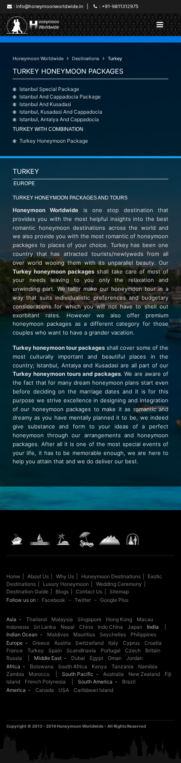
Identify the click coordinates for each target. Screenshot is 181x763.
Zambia (15, 674)
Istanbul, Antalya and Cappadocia (59, 119)
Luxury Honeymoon (66, 584)
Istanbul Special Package (49, 89)
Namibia (147, 666)
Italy (113, 643)
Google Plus (114, 600)
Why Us (65, 576)
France (14, 650)
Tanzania (122, 666)
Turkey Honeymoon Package (53, 141)
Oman (115, 658)
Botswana (41, 666)
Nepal (68, 627)
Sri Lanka (45, 627)
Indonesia (17, 627)
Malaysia (62, 619)
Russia (14, 658)
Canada (44, 690)
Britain (152, 650)
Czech (133, 650)
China (86, 627)
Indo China (110, 627)
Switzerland (89, 643)
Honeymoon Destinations (111, 576)
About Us (38, 576)
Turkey (115, 58)
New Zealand (144, 674)
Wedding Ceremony (119, 584)
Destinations (85, 58)
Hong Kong (119, 619)
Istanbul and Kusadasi (45, 104)
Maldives (58, 634)
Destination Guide (27, 591)
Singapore (89, 619)
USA (64, 690)
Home (13, 576)
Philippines (143, 634)
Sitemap (119, 591)
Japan (135, 627)
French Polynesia (45, 681)
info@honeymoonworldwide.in (49, 6)
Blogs (62, 591)
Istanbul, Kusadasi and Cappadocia (60, 112)
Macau (145, 619)
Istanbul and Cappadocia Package (60, 96)
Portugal (110, 650)
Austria (62, 643)
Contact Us (89, 591)
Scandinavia (81, 650)
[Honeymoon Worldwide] (33, 25)
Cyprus (131, 643)
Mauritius (84, 634)
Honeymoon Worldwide (38, 58)
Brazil (129, 681)
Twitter (83, 600)
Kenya (99, 666)
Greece (41, 643)
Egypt (96, 658)
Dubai (78, 658)
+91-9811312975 (120, 6)
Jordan (134, 658)
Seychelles (113, 634)
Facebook (53, 600)
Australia (113, 674)
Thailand (36, 619)
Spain (55, 650)
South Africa (72, 666)
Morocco (39, 674)
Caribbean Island (93, 690)
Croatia (153, 643)
